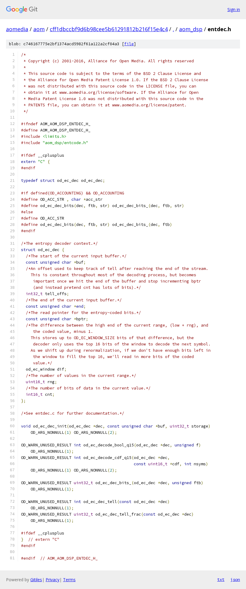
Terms (69, 579)
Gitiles (36, 579)
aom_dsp (190, 29)
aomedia (17, 29)
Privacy (52, 579)
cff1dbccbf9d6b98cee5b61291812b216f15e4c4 (109, 29)
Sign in (233, 9)
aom (39, 29)
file (129, 43)
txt (220, 579)
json (235, 579)
